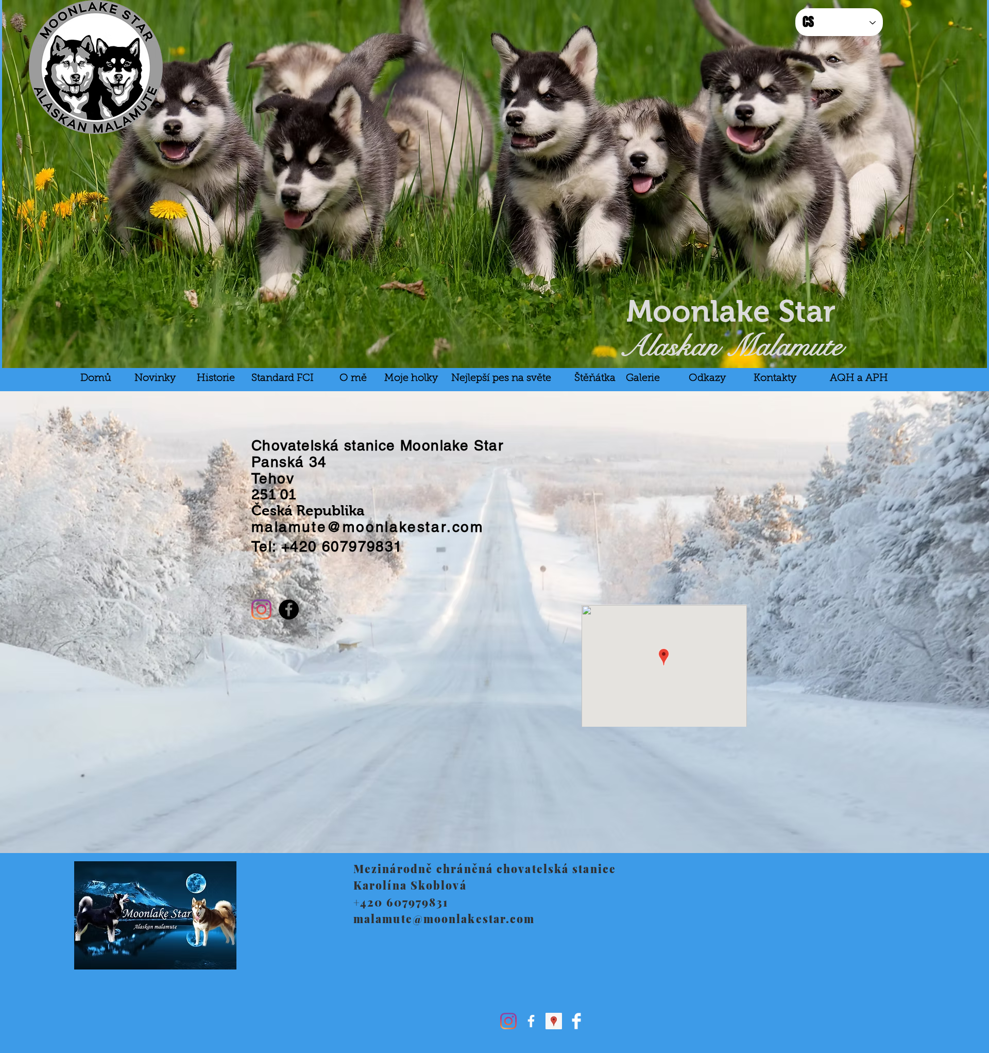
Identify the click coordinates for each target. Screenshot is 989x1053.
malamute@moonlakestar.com (367, 527)
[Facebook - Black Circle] (289, 609)
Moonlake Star (730, 311)
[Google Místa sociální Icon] (553, 1021)
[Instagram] (261, 609)
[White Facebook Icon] (531, 1021)
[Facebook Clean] (576, 1021)
